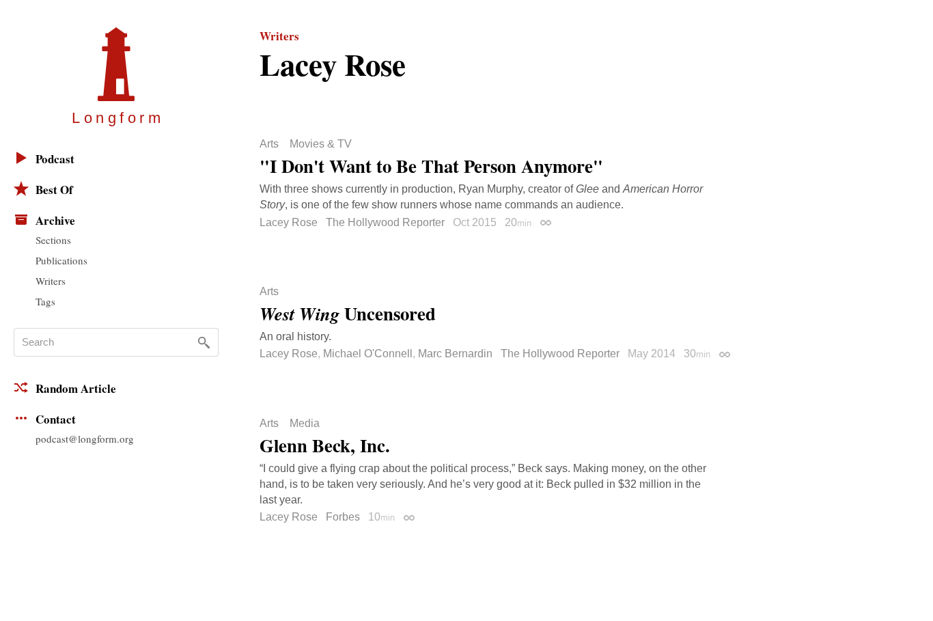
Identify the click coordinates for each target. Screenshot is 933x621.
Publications (61, 260)
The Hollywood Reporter (385, 222)
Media (305, 423)
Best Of (54, 189)
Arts (269, 144)
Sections (53, 240)
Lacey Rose (289, 222)
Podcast (55, 158)
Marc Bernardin (455, 353)
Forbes (343, 517)
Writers (51, 281)
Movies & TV (321, 144)
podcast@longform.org (85, 438)
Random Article (76, 388)
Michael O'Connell (368, 353)
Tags (45, 301)
